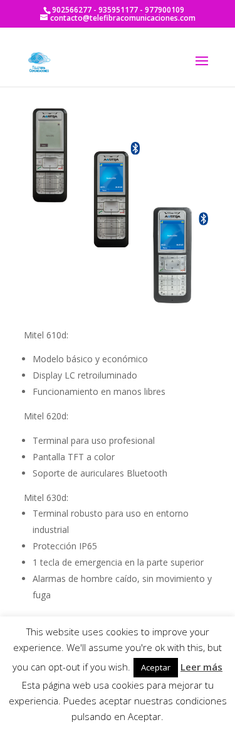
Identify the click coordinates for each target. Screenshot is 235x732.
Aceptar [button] (155, 667)
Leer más (201, 666)
